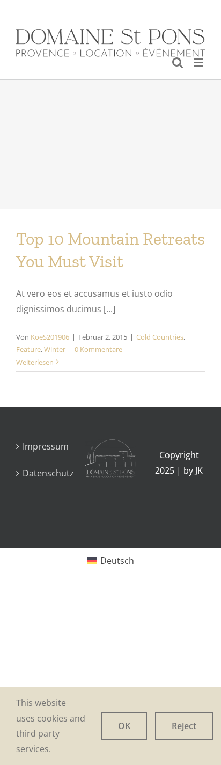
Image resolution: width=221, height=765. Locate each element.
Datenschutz (42, 473)
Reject (184, 726)
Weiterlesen (35, 362)
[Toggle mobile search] (177, 62)
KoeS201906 (50, 337)
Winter (54, 349)
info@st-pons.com (141, 8)
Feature (28, 349)
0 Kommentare (98, 349)
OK (124, 726)
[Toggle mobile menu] (199, 62)
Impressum (42, 446)
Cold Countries (159, 337)
